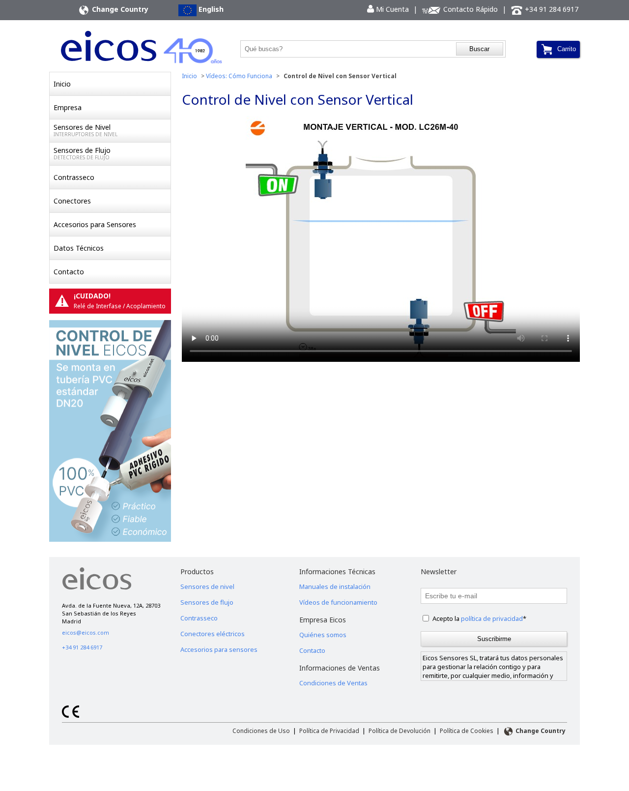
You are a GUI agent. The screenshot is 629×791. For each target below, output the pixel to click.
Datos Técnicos (79, 248)
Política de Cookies (466, 731)
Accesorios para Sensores (95, 224)
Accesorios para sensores (218, 649)
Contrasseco (74, 177)
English (210, 9)
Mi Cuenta (388, 9)
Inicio (62, 83)
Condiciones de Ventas (333, 682)
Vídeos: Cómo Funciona (239, 76)
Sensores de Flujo (82, 153)
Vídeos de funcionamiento (338, 602)
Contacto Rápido (469, 9)
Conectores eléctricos (212, 633)
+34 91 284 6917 (550, 9)
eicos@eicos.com (85, 632)
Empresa (68, 107)
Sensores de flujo (206, 602)
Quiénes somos (322, 634)
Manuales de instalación (335, 586)
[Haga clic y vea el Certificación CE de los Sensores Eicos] (70, 715)
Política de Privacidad (329, 731)
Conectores (72, 200)
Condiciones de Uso (261, 731)
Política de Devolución (399, 731)
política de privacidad (492, 618)
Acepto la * (479, 618)
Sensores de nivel (207, 586)
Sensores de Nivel (85, 130)
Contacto (69, 271)
